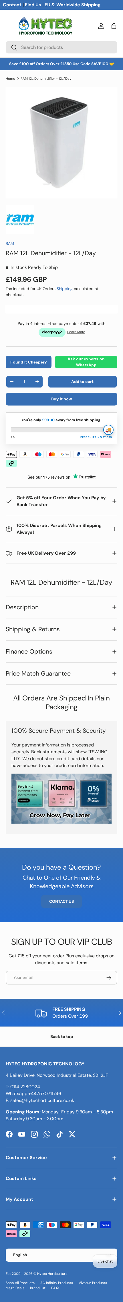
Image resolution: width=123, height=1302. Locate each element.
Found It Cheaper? (28, 362)
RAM (10, 243)
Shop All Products (20, 1283)
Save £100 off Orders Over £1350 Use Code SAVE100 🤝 (61, 63)
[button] (114, 26)
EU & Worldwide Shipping (73, 5)
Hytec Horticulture (52, 1273)
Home (10, 78)
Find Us (33, 5)
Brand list (37, 1288)
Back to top (61, 1036)
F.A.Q (55, 1288)
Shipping (65, 288)
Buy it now (61, 399)
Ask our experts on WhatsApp (86, 362)
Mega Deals (15, 1288)
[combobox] (61, 47)
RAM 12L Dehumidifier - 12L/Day (46, 78)
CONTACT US (61, 901)
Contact (12, 5)
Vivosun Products (93, 1283)
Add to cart (82, 381)
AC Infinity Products (56, 1283)
